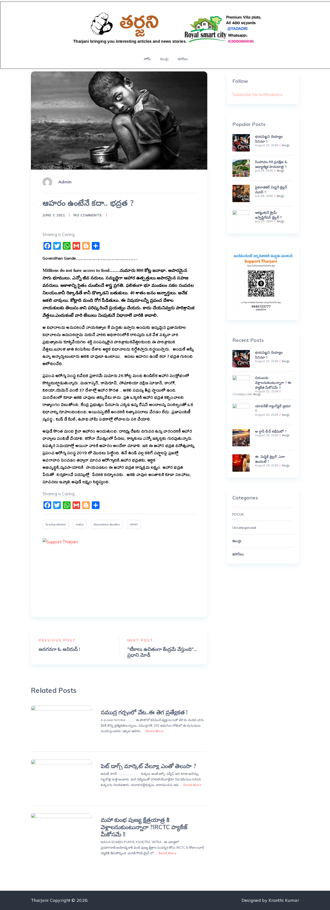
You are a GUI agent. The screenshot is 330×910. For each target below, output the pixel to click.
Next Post (140, 640)
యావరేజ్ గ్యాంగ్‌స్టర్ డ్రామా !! (273, 408)
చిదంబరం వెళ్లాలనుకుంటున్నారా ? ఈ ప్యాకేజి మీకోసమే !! (273, 383)
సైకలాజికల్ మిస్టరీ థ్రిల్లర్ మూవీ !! (271, 189)
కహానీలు (183, 59)
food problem (56, 524)
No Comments (87, 215)
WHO (134, 524)
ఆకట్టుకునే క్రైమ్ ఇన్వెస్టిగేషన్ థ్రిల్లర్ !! (268, 215)
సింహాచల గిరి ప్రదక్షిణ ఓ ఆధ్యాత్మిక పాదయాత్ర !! (271, 164)
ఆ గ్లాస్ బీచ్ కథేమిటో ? (271, 431)
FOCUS (238, 514)
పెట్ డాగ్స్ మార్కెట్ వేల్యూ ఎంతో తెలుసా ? (148, 766)
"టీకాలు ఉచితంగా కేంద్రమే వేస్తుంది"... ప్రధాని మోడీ (162, 652)
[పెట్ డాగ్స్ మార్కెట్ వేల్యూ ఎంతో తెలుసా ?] (61, 778)
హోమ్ (147, 59)
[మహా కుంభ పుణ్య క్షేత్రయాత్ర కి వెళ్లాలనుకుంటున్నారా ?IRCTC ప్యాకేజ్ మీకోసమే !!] (61, 832)
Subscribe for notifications (257, 94)
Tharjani (40, 900)
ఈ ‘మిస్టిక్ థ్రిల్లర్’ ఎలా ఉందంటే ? (270, 459)
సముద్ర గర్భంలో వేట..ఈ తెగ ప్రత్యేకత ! (144, 712)
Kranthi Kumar (284, 900)
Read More (155, 731)
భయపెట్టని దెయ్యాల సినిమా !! (269, 139)
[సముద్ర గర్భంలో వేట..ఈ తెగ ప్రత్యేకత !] (61, 725)
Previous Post (57, 640)
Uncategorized (242, 394)
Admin (65, 182)
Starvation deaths (106, 524)
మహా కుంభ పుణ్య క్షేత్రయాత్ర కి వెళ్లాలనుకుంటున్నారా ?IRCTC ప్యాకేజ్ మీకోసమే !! (144, 827)
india (79, 524)
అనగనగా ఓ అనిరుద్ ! (59, 649)
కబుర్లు (164, 59)
